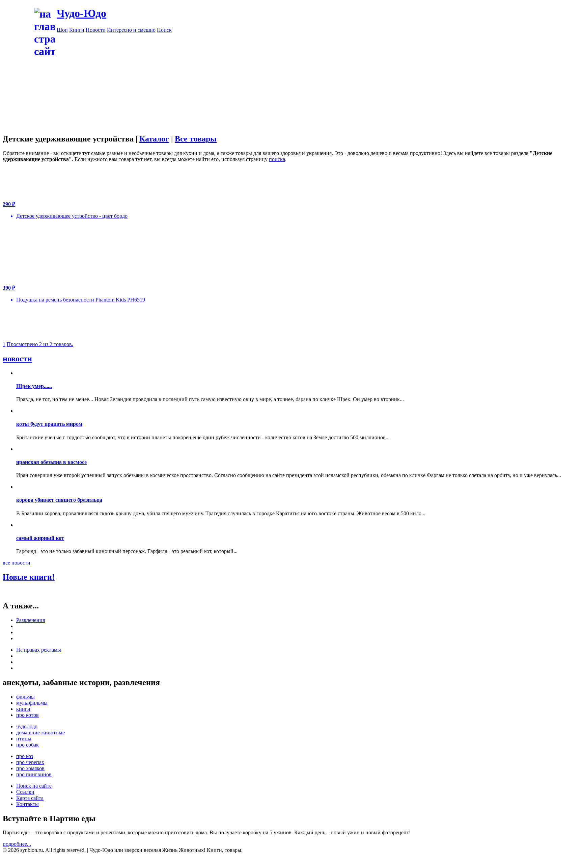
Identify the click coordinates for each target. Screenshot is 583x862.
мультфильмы (32, 703)
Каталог (154, 138)
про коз (24, 756)
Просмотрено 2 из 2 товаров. (40, 344)
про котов (27, 715)
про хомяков (30, 768)
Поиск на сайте (34, 786)
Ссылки (25, 792)
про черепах (30, 762)
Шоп (62, 30)
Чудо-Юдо (81, 13)
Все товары (196, 138)
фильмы (25, 697)
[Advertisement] (318, 80)
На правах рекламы (38, 650)
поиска (277, 159)
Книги (76, 30)
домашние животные (40, 732)
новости (17, 358)
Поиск (164, 30)
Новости (96, 30)
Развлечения (30, 620)
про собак (27, 745)
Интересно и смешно (131, 30)
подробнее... (17, 844)
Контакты (27, 804)
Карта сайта (30, 798)
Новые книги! (29, 577)
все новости (16, 563)
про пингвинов (34, 774)
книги (23, 709)
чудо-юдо (26, 726)
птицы (23, 738)
